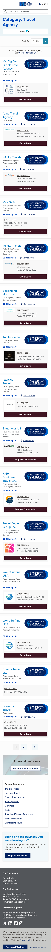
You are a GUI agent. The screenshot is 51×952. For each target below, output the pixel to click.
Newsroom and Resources (15, 901)
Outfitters (9, 805)
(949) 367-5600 (10, 220)
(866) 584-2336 (23, 353)
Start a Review (9, 880)
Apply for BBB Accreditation (16, 899)
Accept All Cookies (15, 946)
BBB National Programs (14, 917)
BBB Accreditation (11, 896)
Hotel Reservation (13, 818)
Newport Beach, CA (27, 52)
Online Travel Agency (15, 797)
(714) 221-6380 (23, 545)
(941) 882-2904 (23, 403)
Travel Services (12, 788)
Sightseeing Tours (13, 822)
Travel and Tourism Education (19, 814)
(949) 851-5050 (23, 130)
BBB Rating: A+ (10, 587)
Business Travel (12, 793)
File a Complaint (10, 883)
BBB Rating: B (9, 257)
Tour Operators (12, 801)
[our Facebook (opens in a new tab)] (16, 924)
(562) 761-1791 (22, 87)
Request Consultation (25, 459)
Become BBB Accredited (25, 768)
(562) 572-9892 (10, 689)
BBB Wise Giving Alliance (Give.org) (20, 915)
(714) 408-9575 (23, 447)
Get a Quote (25, 99)
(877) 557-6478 (23, 264)
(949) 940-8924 (23, 594)
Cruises (8, 810)
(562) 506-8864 (23, 176)
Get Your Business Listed (14, 893)
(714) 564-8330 (23, 310)
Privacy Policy (26, 940)
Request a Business (17, 855)
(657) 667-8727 (23, 496)
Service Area (29, 124)
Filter (28, 31)
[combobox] (39, 41)
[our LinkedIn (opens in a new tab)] (10, 924)
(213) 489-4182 (10, 722)
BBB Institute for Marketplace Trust (19, 912)
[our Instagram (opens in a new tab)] (21, 924)
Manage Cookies (38, 947)
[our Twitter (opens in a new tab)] (5, 924)
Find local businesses (19, 11)
